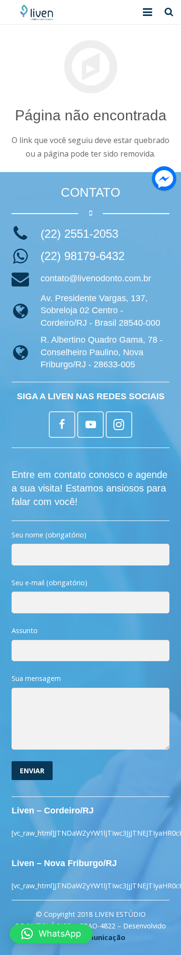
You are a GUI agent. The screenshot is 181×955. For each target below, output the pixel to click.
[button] (51, 933)
